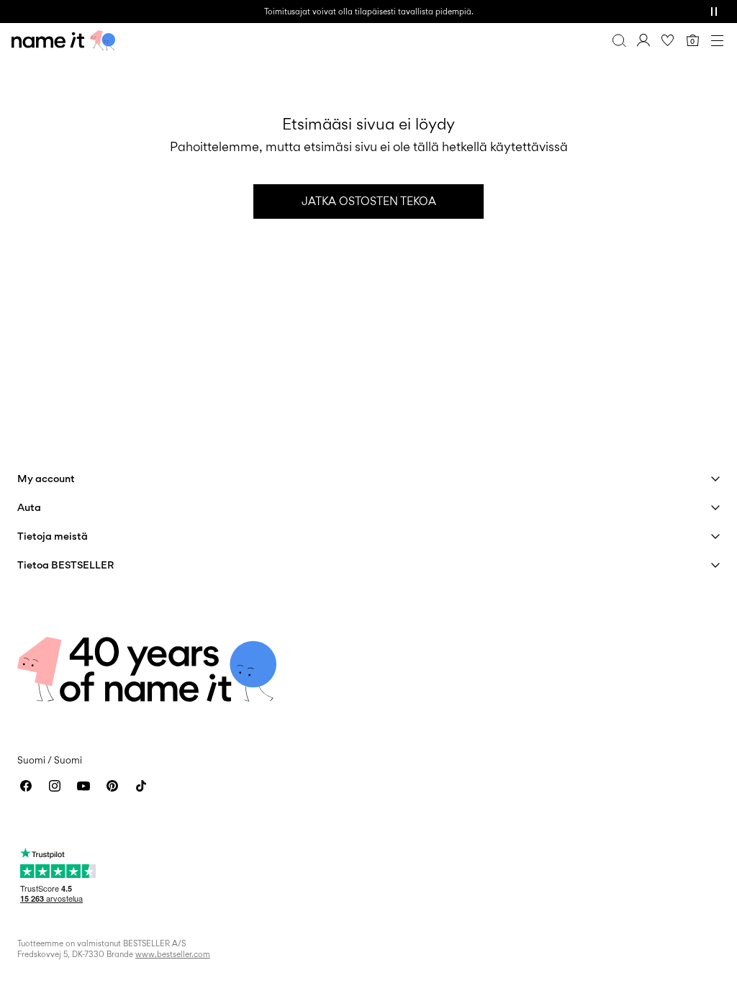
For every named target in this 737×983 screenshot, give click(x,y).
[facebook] (26, 785)
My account (46, 478)
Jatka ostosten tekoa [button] (369, 201)
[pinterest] (112, 785)
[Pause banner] (713, 11)
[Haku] (619, 40)
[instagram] (54, 785)
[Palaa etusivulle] (63, 40)
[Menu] (716, 40)
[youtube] (83, 785)
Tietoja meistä (52, 536)
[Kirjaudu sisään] (643, 40)
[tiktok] (141, 785)
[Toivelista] (668, 40)
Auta (29, 507)
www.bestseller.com (172, 954)
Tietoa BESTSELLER (65, 564)
